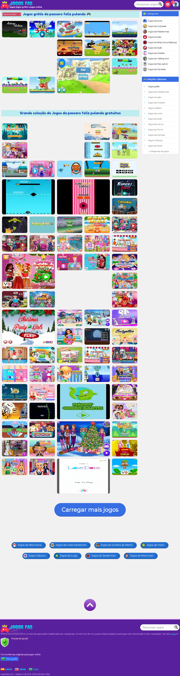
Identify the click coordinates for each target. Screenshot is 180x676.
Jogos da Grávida (156, 53)
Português (11, 659)
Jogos (173, 634)
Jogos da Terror (155, 129)
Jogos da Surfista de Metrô (116, 544)
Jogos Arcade (154, 37)
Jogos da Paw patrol (158, 64)
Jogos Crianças (155, 140)
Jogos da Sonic (155, 21)
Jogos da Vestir (155, 146)
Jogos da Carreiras (157, 69)
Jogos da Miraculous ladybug (162, 42)
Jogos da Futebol (156, 103)
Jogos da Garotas (156, 135)
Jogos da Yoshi (155, 544)
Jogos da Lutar (155, 113)
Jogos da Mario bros (30, 544)
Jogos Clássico (155, 108)
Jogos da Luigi (68, 555)
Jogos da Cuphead (157, 26)
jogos (35, 669)
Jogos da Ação (155, 48)
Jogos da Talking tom (158, 58)
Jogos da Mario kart (141, 555)
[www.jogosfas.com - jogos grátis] (17, 628)
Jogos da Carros (155, 124)
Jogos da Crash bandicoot (71, 544)
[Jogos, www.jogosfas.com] (17, 5)
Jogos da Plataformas (158, 31)
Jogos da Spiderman (103, 555)
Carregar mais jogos (90, 509)
